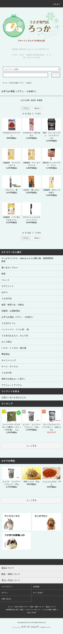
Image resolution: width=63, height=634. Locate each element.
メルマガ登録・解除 (49, 609)
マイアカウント (7, 586)
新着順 (39, 100)
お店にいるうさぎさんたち (13, 397)
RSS (28, 612)
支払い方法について (21, 606)
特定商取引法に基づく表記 (14, 609)
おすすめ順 (25, 100)
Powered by (16, 627)
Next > (37, 108)
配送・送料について (37, 606)
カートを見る (38, 593)
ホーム (5, 83)
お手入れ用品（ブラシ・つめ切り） (21, 83)
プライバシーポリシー (33, 609)
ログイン (4, 593)
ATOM (34, 612)
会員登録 (36, 586)
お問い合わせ (6, 599)
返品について (50, 606)
